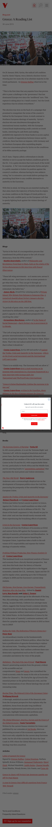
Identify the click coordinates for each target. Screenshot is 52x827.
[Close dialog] (49, 399)
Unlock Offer (34, 415)
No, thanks (34, 423)
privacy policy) (41, 419)
